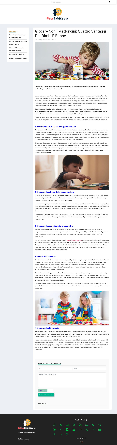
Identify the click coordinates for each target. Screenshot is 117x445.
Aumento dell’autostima (16, 54)
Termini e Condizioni (23, 439)
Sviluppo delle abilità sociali (18, 58)
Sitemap (20, 438)
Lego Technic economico (74, 240)
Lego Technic (56, 2)
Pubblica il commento (46, 394)
